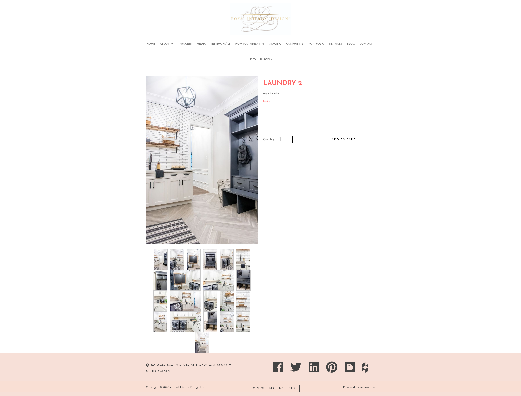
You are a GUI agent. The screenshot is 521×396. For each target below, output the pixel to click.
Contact (366, 44)
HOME (151, 44)
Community (294, 44)
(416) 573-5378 (160, 371)
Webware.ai (367, 387)
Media (201, 44)
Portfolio (316, 44)
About (164, 44)
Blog (351, 44)
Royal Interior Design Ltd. (188, 387)
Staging (275, 44)
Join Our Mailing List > (274, 388)
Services (335, 44)
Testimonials (220, 44)
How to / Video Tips (250, 44)
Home (253, 59)
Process (185, 44)
